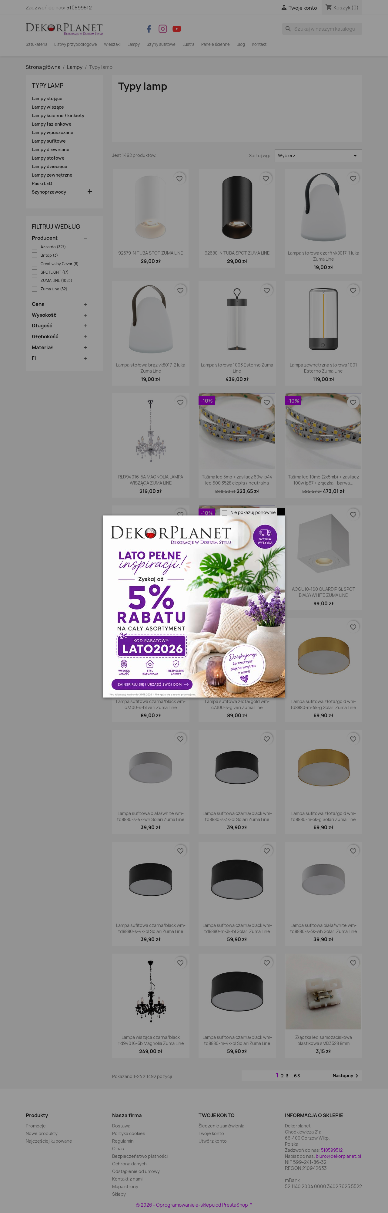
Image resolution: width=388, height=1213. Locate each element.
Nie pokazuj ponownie (253, 512)
